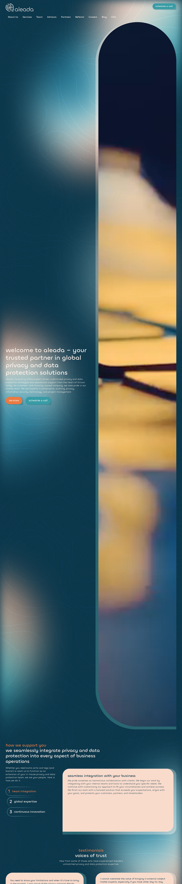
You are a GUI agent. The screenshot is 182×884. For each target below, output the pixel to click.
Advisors (51, 16)
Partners (66, 16)
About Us (13, 16)
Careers (93, 16)
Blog (104, 16)
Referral (79, 16)
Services (27, 16)
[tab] (31, 791)
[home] (19, 7)
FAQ (113, 16)
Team (39, 16)
